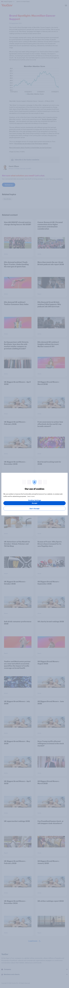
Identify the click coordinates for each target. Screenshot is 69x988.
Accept (34, 503)
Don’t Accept (34, 508)
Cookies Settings (34, 500)
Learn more (30, 496)
